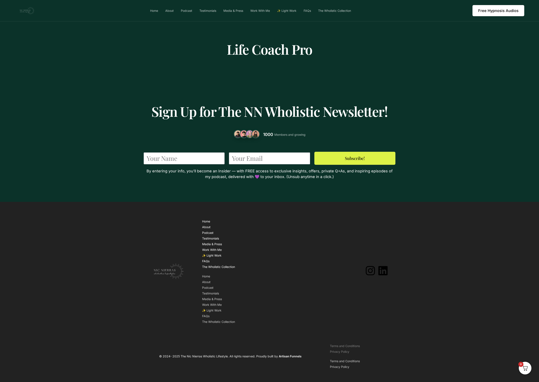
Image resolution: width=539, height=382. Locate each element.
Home (206, 221)
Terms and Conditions (345, 346)
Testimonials (210, 238)
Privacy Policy (339, 351)
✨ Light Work (211, 255)
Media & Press (212, 244)
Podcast (207, 232)
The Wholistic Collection (218, 267)
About (206, 227)
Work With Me (212, 250)
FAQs (205, 261)
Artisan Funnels (290, 356)
